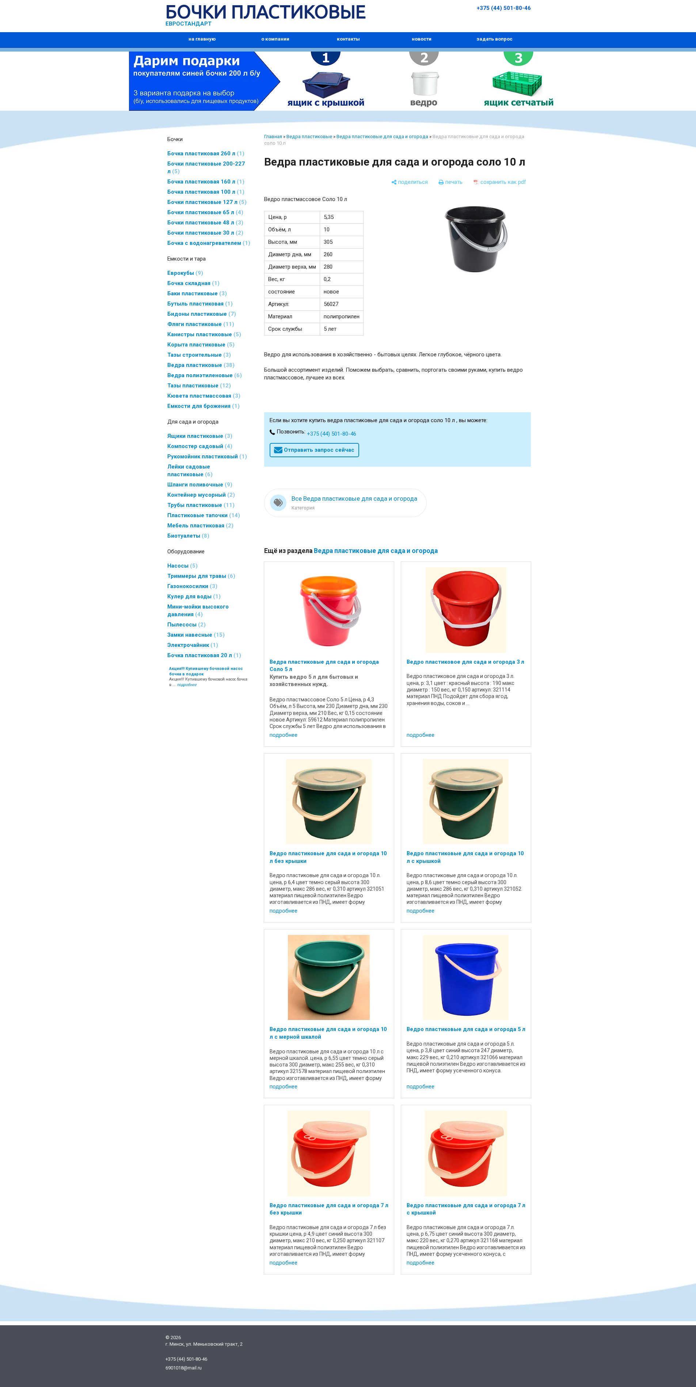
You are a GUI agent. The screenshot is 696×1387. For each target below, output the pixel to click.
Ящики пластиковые (198, 436)
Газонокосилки (191, 586)
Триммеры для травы (200, 576)
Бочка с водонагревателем (207, 243)
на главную (202, 39)
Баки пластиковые (196, 293)
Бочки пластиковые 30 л (204, 233)
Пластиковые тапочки (202, 515)
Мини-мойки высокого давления (198, 610)
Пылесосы (185, 624)
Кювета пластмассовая (202, 396)
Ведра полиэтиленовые (203, 375)
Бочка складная (192, 283)
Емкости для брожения (202, 406)
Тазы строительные (198, 355)
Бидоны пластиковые (200, 314)
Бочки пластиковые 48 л (204, 222)
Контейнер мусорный (200, 495)
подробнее (283, 735)
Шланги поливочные (198, 484)
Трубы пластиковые (199, 505)
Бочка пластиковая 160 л (204, 181)
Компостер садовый (198, 446)
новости (421, 39)
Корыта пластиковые (199, 344)
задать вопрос (494, 39)
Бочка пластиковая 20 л (203, 655)
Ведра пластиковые (199, 365)
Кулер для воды (192, 596)
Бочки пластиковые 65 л (204, 212)
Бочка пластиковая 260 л (204, 153)
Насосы (181, 565)
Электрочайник (191, 645)
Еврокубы (184, 273)
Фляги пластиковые (199, 324)
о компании (275, 39)
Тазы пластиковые (198, 385)
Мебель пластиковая (199, 525)
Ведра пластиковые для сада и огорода (382, 136)
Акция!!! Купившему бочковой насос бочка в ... (208, 676)
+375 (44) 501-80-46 (504, 8)
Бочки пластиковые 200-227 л (206, 167)
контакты (348, 39)
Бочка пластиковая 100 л (204, 192)
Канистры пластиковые (203, 334)
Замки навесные (195, 635)
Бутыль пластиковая (199, 303)
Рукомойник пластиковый (206, 456)
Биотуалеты (187, 536)
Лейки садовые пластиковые (188, 470)
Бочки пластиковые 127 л (205, 202)
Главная (273, 136)
